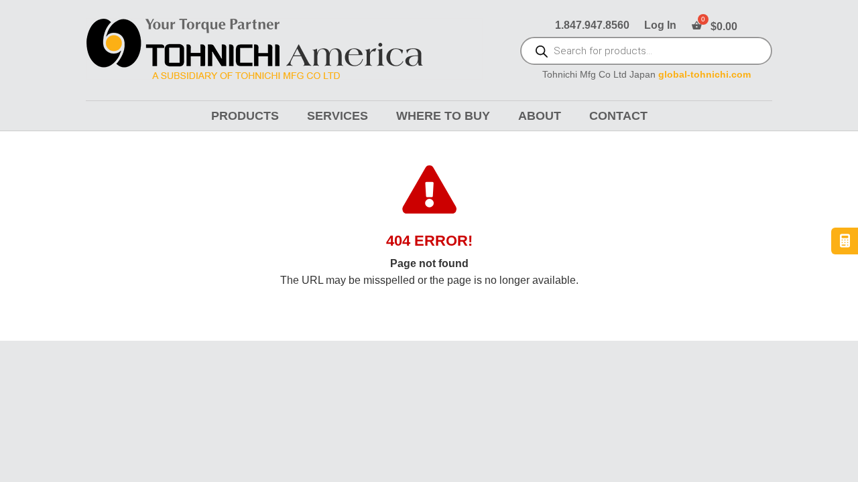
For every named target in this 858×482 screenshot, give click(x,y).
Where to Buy (443, 116)
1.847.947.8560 (592, 26)
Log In (660, 26)
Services (337, 116)
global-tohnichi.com (704, 75)
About (539, 116)
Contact (618, 116)
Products (245, 116)
